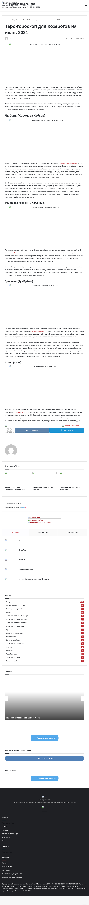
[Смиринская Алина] (11, 572)
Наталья (22, 560)
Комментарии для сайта (15, 507)
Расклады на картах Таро (15, 609)
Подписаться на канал (46, 738)
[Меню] (86, 6)
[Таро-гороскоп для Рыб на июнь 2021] (72, 478)
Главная (9, 20)
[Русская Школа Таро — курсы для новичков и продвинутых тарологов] (12, 4)
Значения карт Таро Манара (16, 619)
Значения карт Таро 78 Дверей (17, 623)
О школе (4, 863)
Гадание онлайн (12, 661)
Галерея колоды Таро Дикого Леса (23, 718)
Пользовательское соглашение (12, 877)
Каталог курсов (7, 852)
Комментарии (72, 532)
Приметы (9, 650)
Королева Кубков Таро (68, 163)
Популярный (43, 532)
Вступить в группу (46, 758)
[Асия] (11, 543)
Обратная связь (7, 866)
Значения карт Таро (13, 657)
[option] (44, 698)
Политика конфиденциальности (12, 874)
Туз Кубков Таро (37, 331)
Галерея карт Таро (13, 640)
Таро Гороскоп (17, 20)
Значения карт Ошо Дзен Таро (17, 616)
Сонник (9, 647)
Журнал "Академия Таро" (10, 833)
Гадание (4, 826)
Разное (8, 612)
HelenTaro (22, 550)
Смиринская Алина (26, 569)
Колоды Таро (11, 636)
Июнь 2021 (26, 20)
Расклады (5, 830)
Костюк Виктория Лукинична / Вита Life (34, 579)
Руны (8, 629)
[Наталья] (11, 563)
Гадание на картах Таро (14, 633)
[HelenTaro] (11, 553)
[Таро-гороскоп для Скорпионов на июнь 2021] (17, 478)
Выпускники (10, 602)
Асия (20, 540)
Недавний (15, 532)
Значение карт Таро (8, 823)
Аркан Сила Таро (22, 412)
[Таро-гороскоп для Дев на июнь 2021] (44, 478)
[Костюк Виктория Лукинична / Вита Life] (11, 582)
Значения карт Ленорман (15, 643)
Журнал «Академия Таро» (15, 605)
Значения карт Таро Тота (15, 626)
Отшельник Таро (11, 253)
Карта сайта (6, 870)
